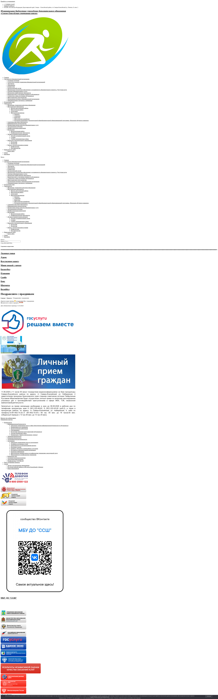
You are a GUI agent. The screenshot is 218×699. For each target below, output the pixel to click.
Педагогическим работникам (19, 428)
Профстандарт (15, 146)
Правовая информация (17, 451)
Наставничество (15, 148)
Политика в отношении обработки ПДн (12, 601)
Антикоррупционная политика (16, 458)
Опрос (6, 152)
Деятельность (8, 103)
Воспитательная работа (17, 131)
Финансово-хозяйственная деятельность (19, 93)
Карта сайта (10, 151)
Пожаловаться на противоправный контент (23, 445)
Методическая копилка (17, 113)
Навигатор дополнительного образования (19, 140)
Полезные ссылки (16, 447)
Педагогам (14, 143)
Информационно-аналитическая (16, 123)
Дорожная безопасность (14, 436)
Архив (6, 464)
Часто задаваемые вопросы (12, 462)
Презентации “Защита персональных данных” (24, 435)
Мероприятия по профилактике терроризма (23, 454)
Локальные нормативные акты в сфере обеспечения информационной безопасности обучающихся (39, 425)
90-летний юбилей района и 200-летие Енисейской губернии (25, 467)
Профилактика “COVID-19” (15, 461)
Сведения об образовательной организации (16, 79)
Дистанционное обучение (14, 126)
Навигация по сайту (10, 149)
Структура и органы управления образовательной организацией (26, 82)
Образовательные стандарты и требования (19, 100)
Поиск (2, 241)
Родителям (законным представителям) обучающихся (26, 431)
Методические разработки (22, 119)
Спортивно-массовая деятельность (17, 122)
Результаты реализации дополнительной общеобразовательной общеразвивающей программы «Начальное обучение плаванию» (51, 120)
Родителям (14, 142)
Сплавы (13, 137)
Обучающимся (15, 430)
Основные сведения (13, 80)
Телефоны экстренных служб (19, 444)
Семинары (17, 116)
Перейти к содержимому (8, 1)
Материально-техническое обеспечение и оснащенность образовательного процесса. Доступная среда (37, 89)
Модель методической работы (19, 108)
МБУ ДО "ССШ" (9, 598)
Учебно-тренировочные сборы (20, 139)
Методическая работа (17, 109)
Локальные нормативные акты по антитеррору (24, 442)
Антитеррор (11, 441)
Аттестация (14, 111)
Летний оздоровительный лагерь (20, 136)
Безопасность (8, 422)
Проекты (17, 114)
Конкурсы (17, 117)
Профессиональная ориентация (16, 128)
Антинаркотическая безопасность (17, 439)
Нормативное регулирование (19, 427)
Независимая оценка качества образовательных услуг (23, 125)
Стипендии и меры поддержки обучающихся (20, 96)
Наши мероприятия (13, 468)
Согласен (209, 696)
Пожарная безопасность (14, 438)
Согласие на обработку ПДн (9, 604)
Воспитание (11, 129)
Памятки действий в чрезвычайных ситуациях (24, 448)
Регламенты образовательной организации (23, 450)
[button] (109, 157)
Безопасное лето (12, 456)
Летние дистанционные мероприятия (18, 465)
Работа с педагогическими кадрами (17, 145)
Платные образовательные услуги (17, 91)
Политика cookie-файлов (8, 607)
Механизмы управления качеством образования (21, 105)
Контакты (7, 154)
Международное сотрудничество (17, 97)
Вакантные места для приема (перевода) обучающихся (23, 94)
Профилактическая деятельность (20, 132)
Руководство (11, 86)
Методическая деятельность (15, 106)
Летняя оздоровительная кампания (17, 134)
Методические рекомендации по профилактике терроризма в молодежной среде (34, 453)
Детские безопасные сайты (19, 433)
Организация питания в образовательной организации (23, 99)
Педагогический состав (14, 88)
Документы (10, 83)
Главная (6, 77)
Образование (11, 85)
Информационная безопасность (16, 424)
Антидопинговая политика (15, 459)
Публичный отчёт (9, 102)
